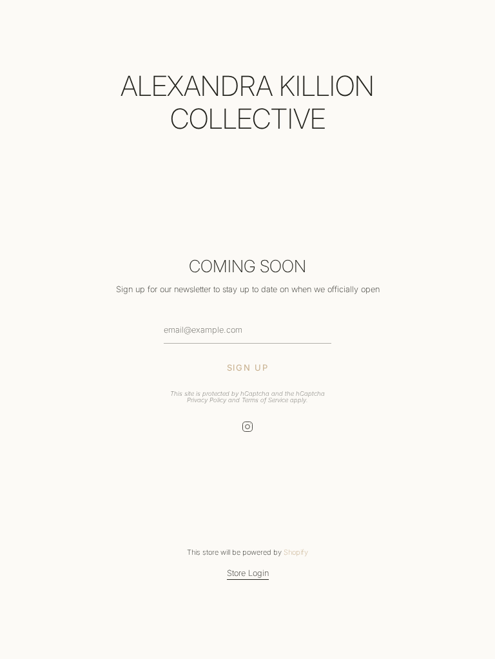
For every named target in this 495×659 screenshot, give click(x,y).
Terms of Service (265, 400)
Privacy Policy (206, 400)
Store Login (248, 573)
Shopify (296, 552)
